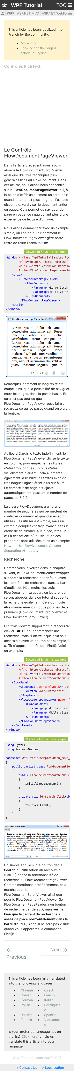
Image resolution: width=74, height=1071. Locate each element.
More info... (29, 43)
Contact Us (28, 1067)
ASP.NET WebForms (57, 13)
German (27, 1000)
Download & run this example (46, 251)
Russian (26, 1015)
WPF (10, 13)
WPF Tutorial (26, 5)
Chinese (27, 990)
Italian (48, 1000)
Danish (26, 995)
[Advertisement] (37, 108)
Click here (29, 1036)
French (49, 995)
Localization (54, 1067)
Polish (25, 1005)
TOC (61, 5)
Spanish (50, 1015)
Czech (49, 990)
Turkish (26, 1020)
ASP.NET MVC (28, 13)
